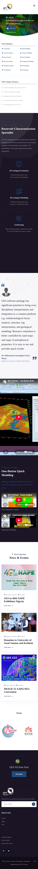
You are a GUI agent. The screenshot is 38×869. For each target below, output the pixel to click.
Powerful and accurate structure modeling (13, 100)
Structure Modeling (27, 53)
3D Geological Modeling (19, 198)
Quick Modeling (26, 48)
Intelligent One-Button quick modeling (12, 96)
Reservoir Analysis (8, 61)
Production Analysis (9, 65)
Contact (3, 818)
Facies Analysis (7, 57)
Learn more (7, 605)
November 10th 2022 (11, 594)
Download (19, 774)
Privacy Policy (6, 861)
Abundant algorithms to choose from (12, 104)
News (2, 824)
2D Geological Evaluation (19, 171)
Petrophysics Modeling (27, 61)
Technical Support (6, 837)
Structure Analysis (8, 53)
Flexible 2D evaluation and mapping (12, 92)
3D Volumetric (25, 65)
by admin (22, 594)
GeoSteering (25, 70)
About (3, 821)
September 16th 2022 (11, 636)
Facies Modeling (26, 57)
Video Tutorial (5, 840)
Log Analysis (7, 48)
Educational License (7, 843)
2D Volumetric (7, 70)
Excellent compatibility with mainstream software (15, 87)
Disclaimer (27, 861)
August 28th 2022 (10, 685)
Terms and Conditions (17, 861)
